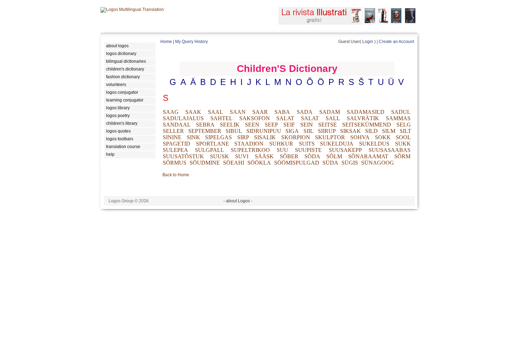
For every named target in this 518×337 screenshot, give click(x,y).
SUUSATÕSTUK (183, 156)
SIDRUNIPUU (263, 131)
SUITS (307, 144)
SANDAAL (177, 125)
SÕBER (289, 156)
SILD (371, 131)
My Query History (191, 41)
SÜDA (330, 163)
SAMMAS (398, 118)
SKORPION (295, 137)
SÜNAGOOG (377, 163)
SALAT (285, 118)
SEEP (271, 125)
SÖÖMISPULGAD (296, 163)
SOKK (383, 137)
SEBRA (205, 125)
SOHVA (360, 137)
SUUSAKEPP (345, 150)
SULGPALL (209, 150)
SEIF (289, 125)
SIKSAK (350, 131)
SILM (388, 131)
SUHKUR (281, 144)
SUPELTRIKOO (250, 150)
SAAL (215, 112)
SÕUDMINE (205, 163)
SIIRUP (327, 131)
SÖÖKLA (259, 163)
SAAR (260, 112)
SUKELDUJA (336, 144)
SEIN (306, 125)
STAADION (249, 144)
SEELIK (230, 125)
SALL (333, 118)
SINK (193, 137)
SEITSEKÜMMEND (366, 125)
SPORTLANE (212, 144)
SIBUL (234, 131)
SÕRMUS (174, 163)
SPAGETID (176, 144)
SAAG (171, 112)
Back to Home (175, 174)
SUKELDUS (374, 144)
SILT (405, 131)
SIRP (243, 137)
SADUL (401, 112)
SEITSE (327, 125)
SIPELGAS (218, 137)
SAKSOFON (254, 118)
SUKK (403, 144)
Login (367, 41)
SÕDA (312, 156)
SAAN (238, 112)
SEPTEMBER (204, 131)
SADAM (329, 112)
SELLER (173, 131)
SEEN (252, 125)
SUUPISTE (308, 150)
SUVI (241, 156)
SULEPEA (175, 150)
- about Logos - (237, 200)
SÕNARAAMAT (368, 156)
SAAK (193, 112)
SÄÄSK (264, 156)
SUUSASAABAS (390, 150)
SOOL (403, 137)
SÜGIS (349, 163)
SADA (305, 112)
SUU (282, 150)
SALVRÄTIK (363, 118)
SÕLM (334, 156)
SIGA (292, 131)
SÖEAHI (233, 163)
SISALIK (265, 137)
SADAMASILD (365, 112)
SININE (172, 137)
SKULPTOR (330, 137)
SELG (403, 125)
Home (166, 41)
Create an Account (396, 41)
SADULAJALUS (183, 118)
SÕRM (402, 156)
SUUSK (219, 156)
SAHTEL (221, 118)
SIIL (308, 131)
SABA (282, 112)
